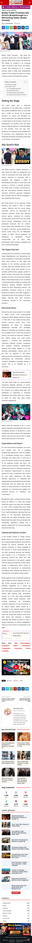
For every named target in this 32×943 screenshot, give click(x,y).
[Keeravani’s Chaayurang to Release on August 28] (6, 840)
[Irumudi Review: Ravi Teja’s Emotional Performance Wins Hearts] (6, 855)
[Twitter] (7, 27)
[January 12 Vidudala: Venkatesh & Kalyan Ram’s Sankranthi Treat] (6, 871)
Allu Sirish (15, 680)
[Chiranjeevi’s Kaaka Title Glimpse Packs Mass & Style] (6, 848)
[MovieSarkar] (3, 23)
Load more (15, 892)
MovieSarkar (9, 23)
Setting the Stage (11, 84)
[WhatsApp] (11, 27)
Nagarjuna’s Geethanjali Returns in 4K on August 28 (20, 879)
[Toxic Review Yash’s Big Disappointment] (8, 755)
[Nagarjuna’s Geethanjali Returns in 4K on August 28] (6, 879)
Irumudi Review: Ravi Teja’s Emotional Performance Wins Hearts (20, 856)
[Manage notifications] (28, 939)
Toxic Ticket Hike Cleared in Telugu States (23, 763)
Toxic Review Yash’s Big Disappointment (8, 762)
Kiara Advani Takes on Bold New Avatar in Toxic (23, 744)
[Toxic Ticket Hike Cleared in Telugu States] (23, 755)
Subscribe (25, 800)
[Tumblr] (23, 27)
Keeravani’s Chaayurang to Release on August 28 (20, 840)
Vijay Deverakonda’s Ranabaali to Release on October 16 (20, 375)
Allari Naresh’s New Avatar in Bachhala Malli (24, 700)
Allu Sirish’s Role (10, 86)
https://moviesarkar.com (19, 710)
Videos (4, 10)
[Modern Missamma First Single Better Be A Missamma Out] (6, 886)
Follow (16, 791)
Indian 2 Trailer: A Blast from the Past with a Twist (8, 700)
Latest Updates (11, 10)
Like (6, 791)
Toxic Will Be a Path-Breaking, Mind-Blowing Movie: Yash (22, 781)
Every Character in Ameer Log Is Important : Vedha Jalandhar (19, 864)
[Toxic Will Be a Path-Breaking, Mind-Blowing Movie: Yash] (23, 772)
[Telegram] (27, 27)
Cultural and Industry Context (17, 94)
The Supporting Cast (15, 88)
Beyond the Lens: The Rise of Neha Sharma (7, 780)
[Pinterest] (15, 27)
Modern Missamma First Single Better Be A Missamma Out (19, 887)
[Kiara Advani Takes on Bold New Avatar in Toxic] (23, 736)
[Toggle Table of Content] (24, 82)
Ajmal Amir (9, 680)
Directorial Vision (14, 90)
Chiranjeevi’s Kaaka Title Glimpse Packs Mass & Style (20, 848)
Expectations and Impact (16, 92)
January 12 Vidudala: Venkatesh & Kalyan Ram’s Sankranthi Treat (20, 871)
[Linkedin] (19, 27)
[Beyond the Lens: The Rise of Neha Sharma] (8, 772)
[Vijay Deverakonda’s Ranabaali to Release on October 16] (8, 736)
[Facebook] (3, 27)
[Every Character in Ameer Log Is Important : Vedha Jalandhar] (6, 863)
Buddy (21, 680)
